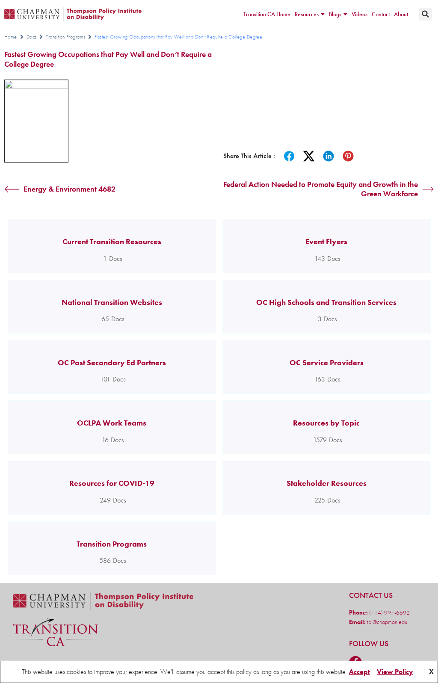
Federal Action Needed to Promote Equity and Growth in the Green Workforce (320, 189)
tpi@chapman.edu (386, 622)
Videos (359, 14)
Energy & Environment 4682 (69, 189)
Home (10, 36)
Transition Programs (65, 36)
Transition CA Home (266, 14)
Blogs (335, 14)
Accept (359, 671)
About (401, 14)
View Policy (395, 671)
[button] (425, 14)
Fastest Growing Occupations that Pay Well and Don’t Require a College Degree (108, 59)
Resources (307, 14)
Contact (381, 14)
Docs (32, 36)
